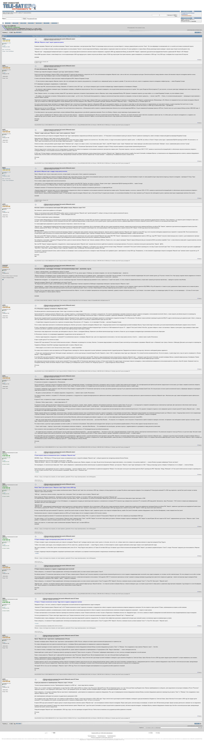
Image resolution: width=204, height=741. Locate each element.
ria (35, 158)
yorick (3, 65)
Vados (39, 28)
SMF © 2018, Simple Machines (107, 732)
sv (33, 28)
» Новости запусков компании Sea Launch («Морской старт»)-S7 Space (61, 598)
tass (36, 256)
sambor (36, 28)
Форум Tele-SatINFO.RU (10, 26)
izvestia (36, 120)
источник (37, 57)
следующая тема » (198, 29)
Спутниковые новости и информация (15, 28)
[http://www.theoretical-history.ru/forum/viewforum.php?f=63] (3, 279)
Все (15, 32)
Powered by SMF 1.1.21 (96, 732)
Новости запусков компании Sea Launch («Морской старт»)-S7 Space (24, 29)
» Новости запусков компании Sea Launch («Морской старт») (59, 38)
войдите (20, 12)
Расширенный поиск (32, 18)
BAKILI (4, 38)
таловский (5, 265)
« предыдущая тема (191, 29)
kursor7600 (193, 21)
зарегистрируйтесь (27, 12)
